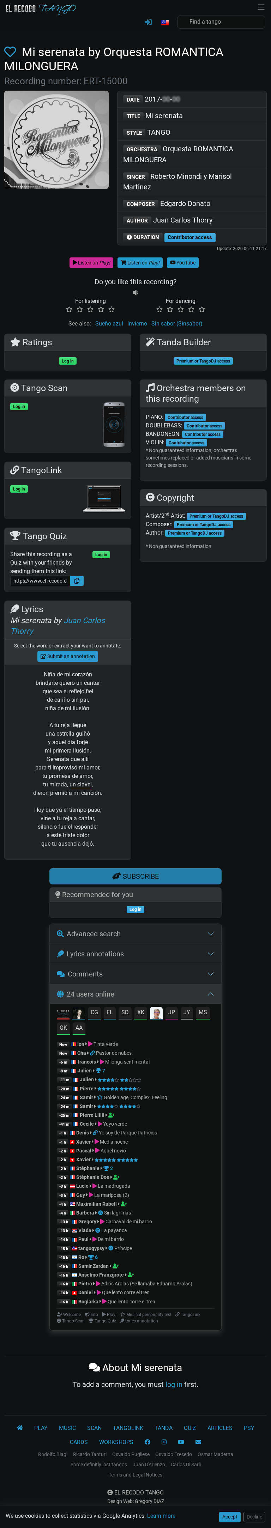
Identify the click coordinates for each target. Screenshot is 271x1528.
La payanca (114, 1230)
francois (87, 1062)
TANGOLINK (128, 1428)
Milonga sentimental (127, 1062)
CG (94, 1012)
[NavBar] (261, 6)
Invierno (137, 323)
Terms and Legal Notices (135, 1475)
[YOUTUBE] (181, 1442)
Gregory (87, 1221)
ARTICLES (220, 1428)
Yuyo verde (114, 1124)
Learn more (161, 1515)
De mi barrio (110, 1239)
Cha (81, 1053)
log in (173, 1384)
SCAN (94, 1428)
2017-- (153, 99)
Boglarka (88, 1301)
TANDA (164, 1428)
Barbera (85, 1213)
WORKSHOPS (116, 1442)
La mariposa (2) (111, 1195)
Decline (254, 1517)
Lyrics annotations (95, 954)
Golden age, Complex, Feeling (135, 1097)
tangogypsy (91, 1248)
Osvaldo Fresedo (173, 1454)
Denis (82, 1133)
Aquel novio (113, 1150)
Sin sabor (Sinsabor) (177, 323)
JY (186, 1012)
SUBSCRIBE (140, 876)
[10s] (135, 292)
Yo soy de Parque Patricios (128, 1133)
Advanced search (94, 934)
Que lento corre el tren (125, 1292)
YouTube (185, 263)
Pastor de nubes (114, 1053)
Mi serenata (155, 115)
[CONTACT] (198, 1442)
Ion (80, 1044)
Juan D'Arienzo (149, 1464)
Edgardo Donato (168, 203)
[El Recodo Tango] (20, 1428)
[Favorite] (11, 52)
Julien (85, 1070)
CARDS (79, 1442)
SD (125, 1012)
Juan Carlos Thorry (169, 220)
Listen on (93, 263)
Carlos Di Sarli (186, 1464)
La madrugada (113, 1186)
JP (171, 1012)
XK (140, 1012)
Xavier (84, 1142)
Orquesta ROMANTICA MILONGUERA (178, 154)
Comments (85, 974)
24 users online (90, 994)
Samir (86, 1097)
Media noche (113, 1142)
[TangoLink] (93, 1053)
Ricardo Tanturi (90, 1454)
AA (79, 1027)
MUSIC (67, 1428)
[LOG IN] (148, 23)
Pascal (83, 1150)
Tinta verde (105, 1044)
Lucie (82, 1186)
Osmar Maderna (215, 1454)
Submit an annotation (70, 656)
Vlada (84, 1230)
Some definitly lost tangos (99, 1464)
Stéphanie (88, 1168)
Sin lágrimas (117, 1213)
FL (110, 1012)
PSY (249, 1428)
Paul (83, 1239)
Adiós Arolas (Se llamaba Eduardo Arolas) (146, 1283)
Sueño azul (109, 323)
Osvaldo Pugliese (131, 1454)
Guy (80, 1195)
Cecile (87, 1124)
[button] (165, 23)
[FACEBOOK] (147, 1442)
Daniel (86, 1292)
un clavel (81, 784)
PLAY (41, 1428)
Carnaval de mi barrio (128, 1221)
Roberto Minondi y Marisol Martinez (177, 181)
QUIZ (190, 1428)
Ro (81, 1257)
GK (63, 1027)
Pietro (85, 1283)
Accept (229, 1517)
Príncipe (123, 1248)
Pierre (87, 1088)
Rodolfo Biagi (52, 1454)
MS (203, 1012)
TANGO (148, 132)
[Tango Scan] (101, 1213)
